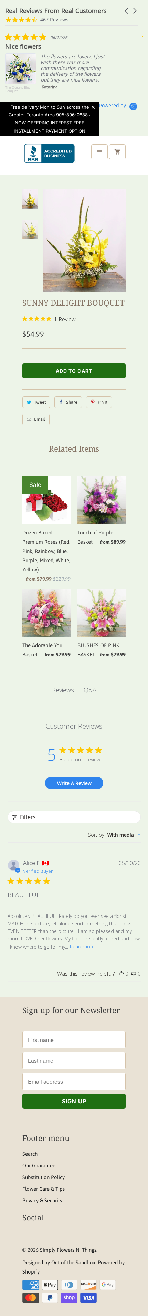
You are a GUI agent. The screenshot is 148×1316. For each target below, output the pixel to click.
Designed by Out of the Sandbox (58, 1262)
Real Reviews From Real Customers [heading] (56, 11)
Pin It (102, 402)
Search (30, 1154)
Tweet (40, 402)
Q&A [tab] (90, 690)
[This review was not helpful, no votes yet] (133, 973)
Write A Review (74, 783)
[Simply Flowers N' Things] (49, 158)
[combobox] (114, 835)
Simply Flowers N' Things (68, 1250)
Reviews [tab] (63, 690)
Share (71, 402)
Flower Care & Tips (43, 1189)
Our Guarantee (38, 1165)
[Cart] (117, 151)
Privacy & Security (42, 1200)
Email (39, 419)
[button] (127, 11)
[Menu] (99, 151)
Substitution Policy (43, 1177)
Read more (82, 946)
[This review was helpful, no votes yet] (121, 973)
